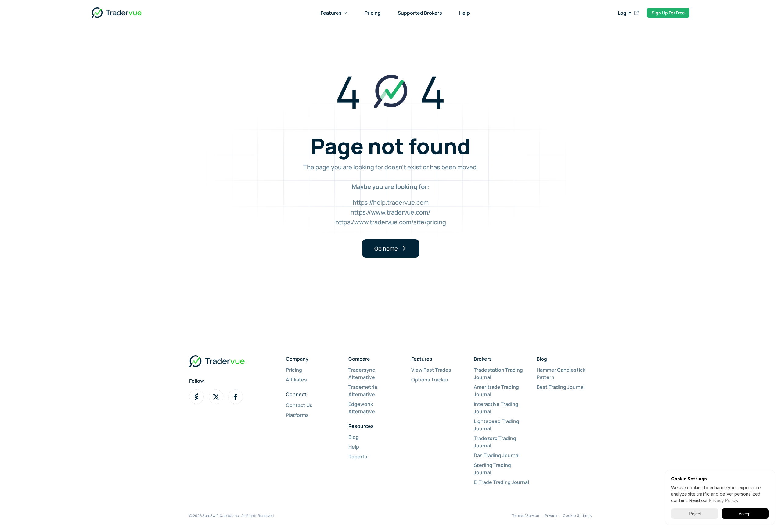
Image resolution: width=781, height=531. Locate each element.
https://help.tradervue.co (388, 202)
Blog (353, 437)
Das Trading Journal (497, 455)
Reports (357, 456)
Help (464, 12)
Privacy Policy (723, 500)
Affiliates (296, 379)
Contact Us (299, 405)
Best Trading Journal (561, 387)
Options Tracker (429, 379)
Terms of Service (525, 515)
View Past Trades (431, 370)
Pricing (373, 12)
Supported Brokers (420, 12)
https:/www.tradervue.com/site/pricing (390, 222)
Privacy (551, 515)
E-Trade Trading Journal (501, 482)
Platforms (297, 415)
